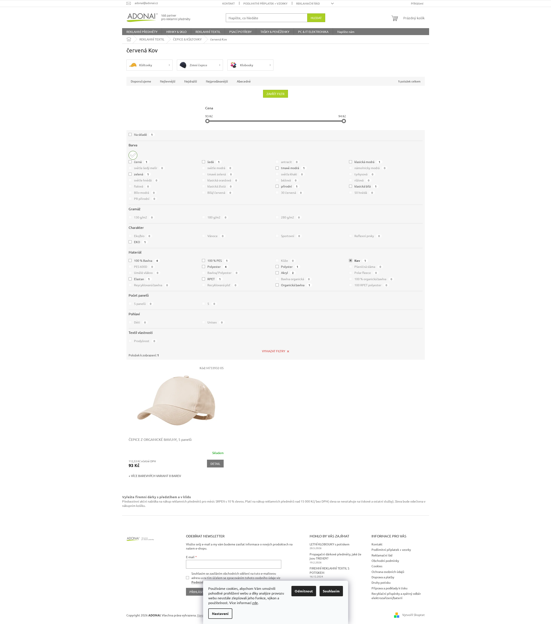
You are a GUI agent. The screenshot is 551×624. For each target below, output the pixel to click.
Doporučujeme (141, 81)
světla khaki (292, 174)
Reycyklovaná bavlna (151, 285)
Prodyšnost (144, 341)
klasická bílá (365, 186)
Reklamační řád (308, 3)
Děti (140, 322)
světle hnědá (145, 180)
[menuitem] (142, 31)
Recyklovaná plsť (221, 285)
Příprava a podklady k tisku (389, 588)
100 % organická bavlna (373, 279)
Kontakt (228, 3)
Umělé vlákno (146, 273)
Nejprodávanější (217, 81)
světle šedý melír (148, 168)
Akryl (287, 273)
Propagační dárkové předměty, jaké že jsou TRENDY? (335, 556)
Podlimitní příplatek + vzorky (265, 3)
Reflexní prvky (367, 236)
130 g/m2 (143, 217)
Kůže (287, 260)
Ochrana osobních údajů (388, 572)
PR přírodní (144, 198)
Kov (360, 260)
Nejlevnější (167, 81)
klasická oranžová (222, 180)
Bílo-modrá (144, 192)
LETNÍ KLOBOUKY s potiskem (329, 544)
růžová (361, 180)
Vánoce (215, 236)
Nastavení (220, 613)
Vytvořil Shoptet (413, 615)
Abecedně (244, 81)
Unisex (215, 322)
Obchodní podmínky (385, 561)
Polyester (216, 266)
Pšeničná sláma (367, 266)
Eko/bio (142, 236)
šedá (213, 162)
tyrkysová (363, 174)
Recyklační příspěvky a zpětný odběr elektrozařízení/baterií (396, 596)
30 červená (291, 192)
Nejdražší (190, 81)
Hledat (316, 18)
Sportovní (290, 236)
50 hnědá (363, 192)
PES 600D (143, 266)
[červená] (133, 155)
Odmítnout (304, 591)
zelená (141, 174)
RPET (214, 279)
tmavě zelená (219, 174)
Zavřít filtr (275, 94)
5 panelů (143, 304)
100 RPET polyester (370, 285)
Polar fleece (365, 273)
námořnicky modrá (369, 168)
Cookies (377, 566)
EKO (140, 242)
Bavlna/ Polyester (222, 273)
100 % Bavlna (146, 260)
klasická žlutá (219, 186)
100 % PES (217, 260)
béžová (289, 180)
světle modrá (219, 168)
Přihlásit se (198, 592)
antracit (289, 162)
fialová (141, 186)
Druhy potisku (381, 582)
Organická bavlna (295, 285)
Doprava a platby (383, 577)
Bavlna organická (295, 279)
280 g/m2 (290, 217)
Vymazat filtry (273, 351)
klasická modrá (367, 162)
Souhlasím (331, 591)
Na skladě (143, 134)
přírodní (289, 186)
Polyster (289, 266)
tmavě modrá (293, 168)
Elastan (142, 279)
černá (140, 162)
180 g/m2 (216, 217)
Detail (215, 464)
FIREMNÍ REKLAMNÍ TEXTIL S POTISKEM (329, 570)
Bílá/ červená (219, 192)
